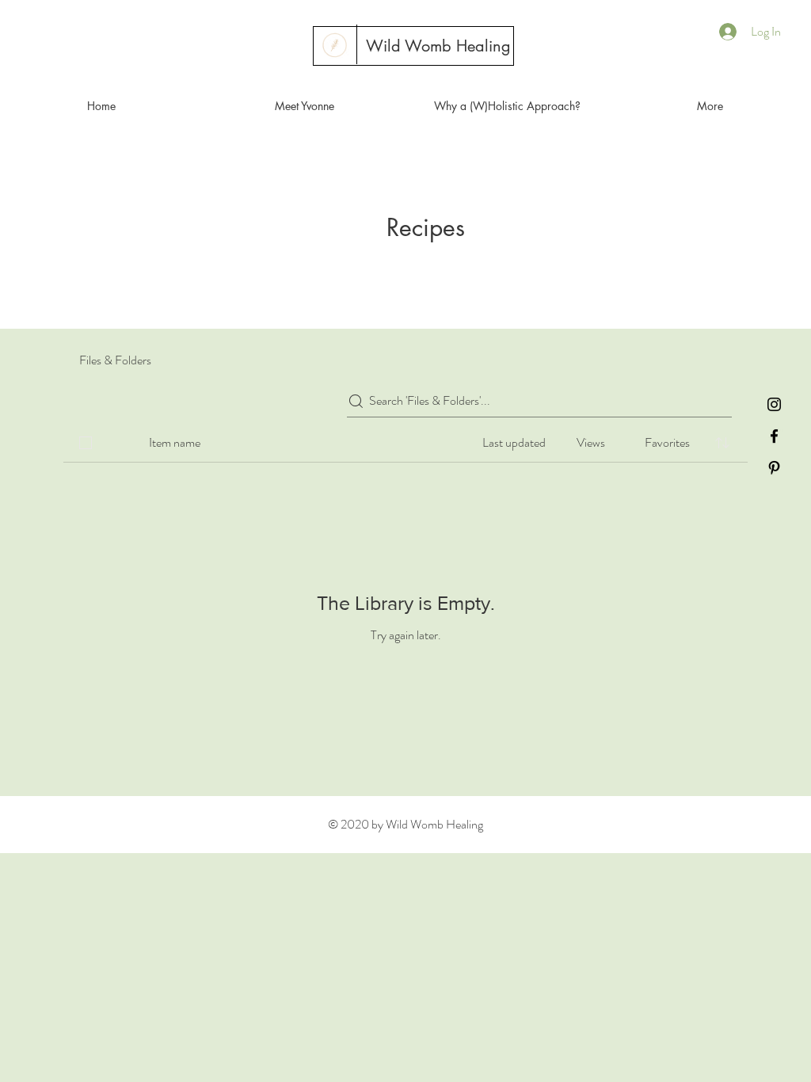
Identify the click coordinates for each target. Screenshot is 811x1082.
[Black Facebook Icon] (774, 436)
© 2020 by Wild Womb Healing (405, 824)
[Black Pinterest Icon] (774, 468)
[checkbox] (85, 442)
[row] (405, 439)
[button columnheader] (722, 442)
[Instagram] (774, 404)
